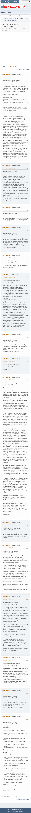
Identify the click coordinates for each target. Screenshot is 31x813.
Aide (8, 809)
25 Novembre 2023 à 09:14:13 (8, 361)
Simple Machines (19, 811)
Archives (7, 74)
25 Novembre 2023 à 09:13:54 (8, 277)
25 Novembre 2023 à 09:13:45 (8, 257)
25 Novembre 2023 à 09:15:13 (8, 693)
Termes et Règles (14, 809)
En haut (4, 796)
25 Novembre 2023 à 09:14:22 (8, 379)
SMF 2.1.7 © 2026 (12, 811)
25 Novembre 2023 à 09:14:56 (8, 599)
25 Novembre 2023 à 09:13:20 (8, 210)
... (14, 66)
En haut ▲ (21, 809)
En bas (3, 66)
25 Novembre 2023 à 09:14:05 (8, 337)
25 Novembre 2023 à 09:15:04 (8, 660)
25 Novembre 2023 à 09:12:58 (8, 77)
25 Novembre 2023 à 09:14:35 (8, 524)
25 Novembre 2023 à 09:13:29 (8, 230)
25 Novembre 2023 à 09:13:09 (8, 168)
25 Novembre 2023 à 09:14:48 (8, 547)
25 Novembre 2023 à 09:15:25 (8, 719)
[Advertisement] (15, 48)
